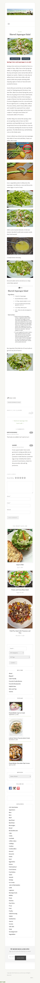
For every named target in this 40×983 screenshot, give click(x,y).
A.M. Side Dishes (13, 807)
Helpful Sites (12, 686)
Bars (10, 812)
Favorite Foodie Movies (15, 681)
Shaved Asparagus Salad (14, 402)
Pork (10, 908)
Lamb (10, 887)
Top (31, 977)
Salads (20, 31)
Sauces (11, 921)
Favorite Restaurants (15, 684)
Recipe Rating (10, 478)
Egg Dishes (12, 862)
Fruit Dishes (12, 872)
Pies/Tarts (12, 903)
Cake (10, 833)
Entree (11, 864)
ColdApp (11, 843)
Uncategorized (13, 932)
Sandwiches (12, 919)
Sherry (20, 410)
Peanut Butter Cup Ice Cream (17, 713)
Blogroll (11, 676)
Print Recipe (26, 59)
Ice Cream (12, 882)
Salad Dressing (13, 913)
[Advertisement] (21, 384)
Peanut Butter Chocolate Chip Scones (19, 763)
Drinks (10, 856)
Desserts (11, 854)
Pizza (10, 906)
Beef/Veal (11, 820)
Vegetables (12, 934)
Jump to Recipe (15, 59)
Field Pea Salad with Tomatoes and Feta (20, 632)
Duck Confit (19, 423)
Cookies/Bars (12, 849)
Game (10, 874)
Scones (11, 924)
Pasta (10, 898)
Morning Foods (13, 893)
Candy (10, 836)
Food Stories (12, 869)
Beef (10, 817)
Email (9, 503)
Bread (10, 828)
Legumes (11, 890)
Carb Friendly (12, 678)
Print (21, 287)
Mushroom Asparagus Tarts (21, 421)
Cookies (11, 846)
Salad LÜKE (20, 565)
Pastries (11, 900)
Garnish (11, 877)
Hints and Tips (13, 689)
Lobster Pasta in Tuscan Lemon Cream (19, 738)
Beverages (12, 825)
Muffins (11, 895)
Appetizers (12, 810)
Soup (10, 929)
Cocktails (11, 838)
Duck (10, 859)
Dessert (11, 851)
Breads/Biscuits (13, 830)
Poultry (11, 911)
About (10, 673)
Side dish (11, 926)
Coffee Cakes (12, 841)
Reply (31, 432)
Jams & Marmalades (14, 885)
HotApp (11, 880)
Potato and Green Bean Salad (20, 590)
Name (9, 496)
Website (9, 509)
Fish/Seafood (12, 867)
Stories (11, 691)
